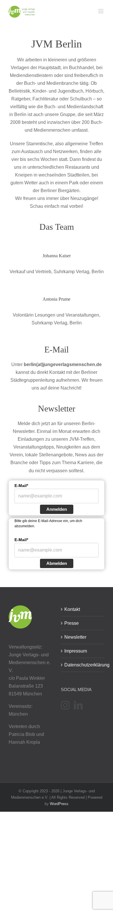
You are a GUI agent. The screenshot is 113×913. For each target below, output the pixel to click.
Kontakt (72, 609)
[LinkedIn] (78, 705)
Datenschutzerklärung (82, 664)
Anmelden (56, 509)
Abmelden (56, 563)
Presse (71, 623)
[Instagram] (65, 705)
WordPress (59, 804)
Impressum (75, 651)
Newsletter (75, 637)
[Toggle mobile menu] (101, 11)
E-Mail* (21, 485)
